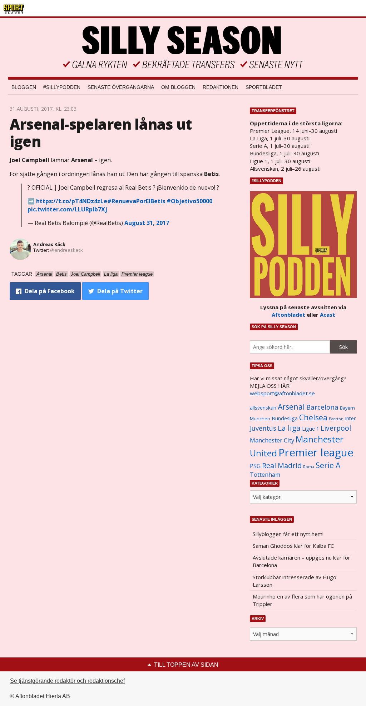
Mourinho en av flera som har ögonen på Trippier (302, 600)
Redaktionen (220, 87)
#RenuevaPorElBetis (136, 201)
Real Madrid (282, 465)
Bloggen (23, 87)
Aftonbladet (288, 314)
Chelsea (313, 417)
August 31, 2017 (146, 223)
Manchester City (272, 440)
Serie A (328, 465)
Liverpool (336, 428)
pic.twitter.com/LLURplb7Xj (67, 209)
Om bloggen (178, 87)
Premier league (315, 452)
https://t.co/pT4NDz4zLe (71, 201)
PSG (255, 466)
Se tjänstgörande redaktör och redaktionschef (67, 681)
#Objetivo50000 (189, 201)
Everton (336, 418)
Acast (327, 314)
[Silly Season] (183, 47)
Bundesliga (285, 418)
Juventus (263, 428)
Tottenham (265, 475)
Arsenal (291, 406)
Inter (350, 418)
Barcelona (322, 406)
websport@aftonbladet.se (282, 393)
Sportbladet (264, 87)
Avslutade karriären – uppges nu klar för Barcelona (301, 561)
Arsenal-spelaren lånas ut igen (101, 132)
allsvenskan (263, 408)
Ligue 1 (310, 428)
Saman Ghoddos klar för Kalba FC (293, 545)
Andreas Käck (49, 244)
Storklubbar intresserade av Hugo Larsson (294, 581)
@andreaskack (66, 250)
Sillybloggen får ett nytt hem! (288, 533)
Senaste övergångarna (121, 87)
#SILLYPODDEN (61, 87)
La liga (289, 428)
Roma (308, 466)
